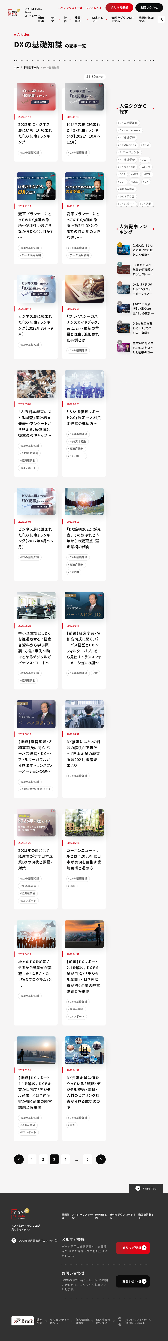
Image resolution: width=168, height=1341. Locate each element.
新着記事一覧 (31, 67)
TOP (16, 67)
